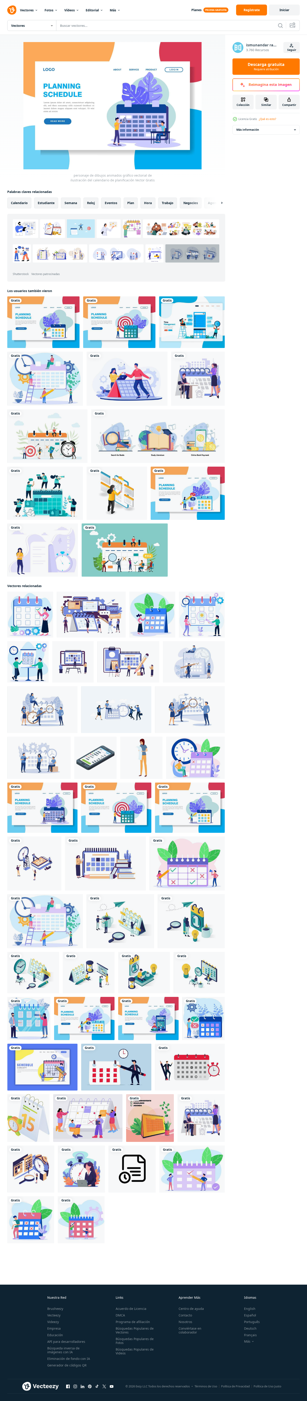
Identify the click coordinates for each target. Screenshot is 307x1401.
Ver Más (192, 253)
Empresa (54, 1328)
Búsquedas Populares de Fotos (135, 1341)
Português (252, 1322)
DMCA (120, 1315)
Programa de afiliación (133, 1322)
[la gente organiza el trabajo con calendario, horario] (87, 1118)
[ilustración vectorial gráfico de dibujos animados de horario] (30, 1219)
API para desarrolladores (66, 1341)
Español (250, 1315)
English (249, 1308)
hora (148, 203)
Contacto (185, 1315)
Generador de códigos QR (67, 1365)
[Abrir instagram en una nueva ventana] (75, 1386)
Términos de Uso (206, 1386)
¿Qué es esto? (267, 119)
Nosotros (185, 1322)
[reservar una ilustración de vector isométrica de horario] (120, 921)
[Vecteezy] (11, 10)
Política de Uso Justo (267, 1386)
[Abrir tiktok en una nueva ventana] (97, 1386)
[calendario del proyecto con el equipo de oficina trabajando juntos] (125, 550)
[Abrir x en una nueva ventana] (104, 1386)
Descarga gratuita (266, 66)
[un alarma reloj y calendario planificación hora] (28, 1118)
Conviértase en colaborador (190, 1330)
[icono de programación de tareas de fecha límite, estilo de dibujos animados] (141, 758)
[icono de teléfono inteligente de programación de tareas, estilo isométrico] (95, 758)
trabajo (167, 203)
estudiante (46, 203)
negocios (190, 203)
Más (113, 10)
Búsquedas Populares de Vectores (135, 1330)
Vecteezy (53, 1315)
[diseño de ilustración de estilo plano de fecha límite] (81, 1169)
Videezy (53, 1322)
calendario (19, 203)
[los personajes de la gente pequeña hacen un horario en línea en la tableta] (198, 379)
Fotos (49, 10)
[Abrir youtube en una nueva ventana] (111, 1386)
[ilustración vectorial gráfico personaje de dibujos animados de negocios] (81, 1219)
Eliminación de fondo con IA (68, 1358)
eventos (111, 203)
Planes (196, 10)
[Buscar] (280, 25)
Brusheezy (55, 1308)
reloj (91, 203)
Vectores (27, 10)
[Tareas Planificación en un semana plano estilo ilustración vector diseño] (105, 863)
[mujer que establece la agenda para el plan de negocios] (117, 493)
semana (71, 203)
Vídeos (69, 10)
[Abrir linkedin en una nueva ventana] (82, 1386)
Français (250, 1335)
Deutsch (250, 1328)
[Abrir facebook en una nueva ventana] (68, 1386)
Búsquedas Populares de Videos (135, 1351)
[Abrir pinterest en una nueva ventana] (90, 1386)
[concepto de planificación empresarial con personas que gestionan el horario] (47, 436)
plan (130, 203)
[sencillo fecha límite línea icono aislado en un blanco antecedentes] (132, 1169)
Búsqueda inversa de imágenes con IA (63, 1350)
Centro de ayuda (191, 1308)
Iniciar (284, 10)
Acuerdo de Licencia (131, 1308)
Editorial (92, 10)
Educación (55, 1335)
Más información (247, 130)
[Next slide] (218, 203)
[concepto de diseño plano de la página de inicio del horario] (42, 1067)
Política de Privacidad (235, 1386)
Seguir (291, 50)
